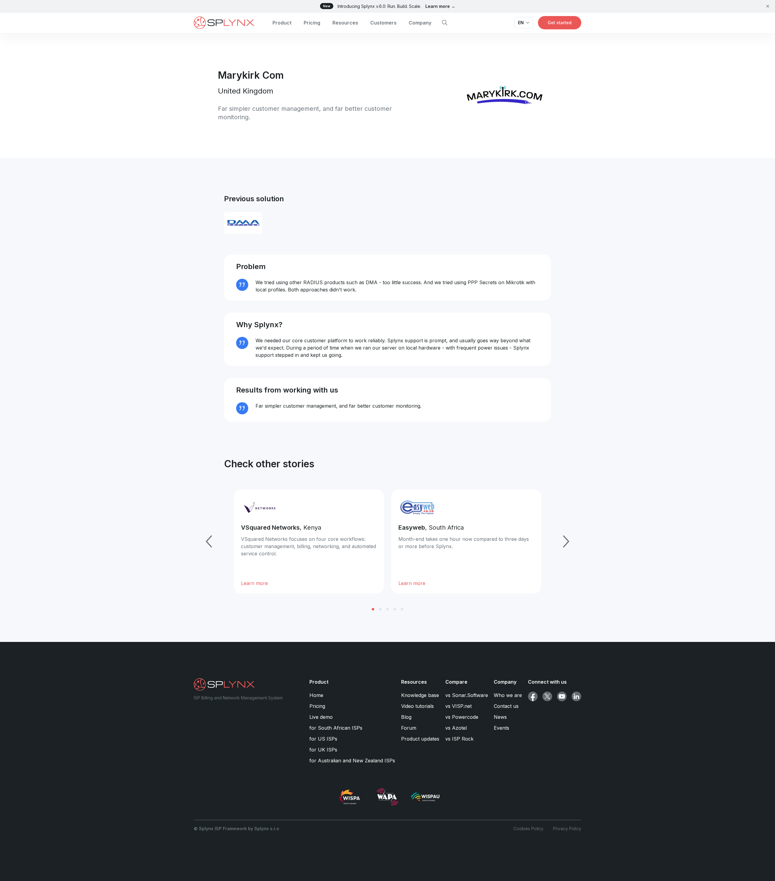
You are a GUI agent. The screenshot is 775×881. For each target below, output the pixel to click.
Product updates (420, 739)
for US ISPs (323, 739)
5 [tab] (402, 609)
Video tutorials (417, 706)
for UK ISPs (323, 750)
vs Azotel (456, 728)
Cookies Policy (528, 828)
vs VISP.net (458, 706)
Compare (456, 682)
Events (501, 728)
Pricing (312, 23)
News (500, 717)
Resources (345, 23)
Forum (408, 728)
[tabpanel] (309, 541)
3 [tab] (387, 609)
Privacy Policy (567, 828)
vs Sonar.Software (466, 695)
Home (316, 695)
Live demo (321, 717)
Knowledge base (420, 695)
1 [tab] (373, 609)
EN (521, 22)
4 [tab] (395, 609)
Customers (383, 23)
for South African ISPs (335, 728)
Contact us (506, 706)
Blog (406, 717)
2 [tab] (380, 609)
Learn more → (440, 6)
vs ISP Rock (459, 739)
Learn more (254, 583)
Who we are (508, 695)
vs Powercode (461, 717)
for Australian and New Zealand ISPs (352, 761)
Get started (560, 22)
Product (282, 23)
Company (420, 23)
